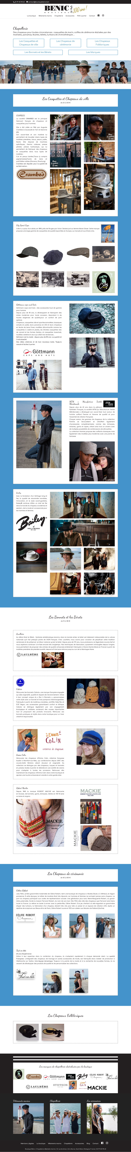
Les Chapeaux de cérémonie (65, 43)
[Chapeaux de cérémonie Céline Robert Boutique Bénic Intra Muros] (78, 937)
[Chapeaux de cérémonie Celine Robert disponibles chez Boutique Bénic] (16, 83)
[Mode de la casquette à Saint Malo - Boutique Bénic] (114, 83)
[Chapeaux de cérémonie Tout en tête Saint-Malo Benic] (78, 992)
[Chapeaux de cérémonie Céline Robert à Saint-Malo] (52, 937)
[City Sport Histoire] (103, 261)
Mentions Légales (27, 1143)
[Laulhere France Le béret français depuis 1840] (27, 657)
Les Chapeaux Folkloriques (102, 43)
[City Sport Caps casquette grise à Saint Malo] (78, 261)
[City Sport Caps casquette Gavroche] (53, 268)
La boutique (31, 16)
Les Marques (93, 52)
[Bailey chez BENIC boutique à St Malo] (82, 83)
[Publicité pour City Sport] (78, 287)
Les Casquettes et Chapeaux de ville (28, 43)
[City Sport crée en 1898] (27, 287)
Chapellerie (58, 16)
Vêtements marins (45, 16)
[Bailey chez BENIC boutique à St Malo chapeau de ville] (99, 594)
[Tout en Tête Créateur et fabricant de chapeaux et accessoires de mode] (25, 978)
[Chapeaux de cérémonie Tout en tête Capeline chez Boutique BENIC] (52, 992)
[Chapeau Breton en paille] (53, 1040)
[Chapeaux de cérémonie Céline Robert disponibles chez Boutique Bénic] (105, 937)
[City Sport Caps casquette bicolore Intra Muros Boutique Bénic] (27, 261)
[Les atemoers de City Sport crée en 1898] (53, 287)
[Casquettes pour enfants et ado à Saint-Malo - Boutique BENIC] (49, 83)
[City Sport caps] (103, 292)
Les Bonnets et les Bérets (38, 52)
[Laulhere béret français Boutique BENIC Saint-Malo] (53, 667)
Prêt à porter (81, 16)
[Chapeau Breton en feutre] (27, 1040)
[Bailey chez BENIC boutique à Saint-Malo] (65, 594)
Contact (92, 16)
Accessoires (70, 16)
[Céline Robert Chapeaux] (25, 921)
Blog (88, 1143)
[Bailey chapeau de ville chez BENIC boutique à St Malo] (99, 569)
